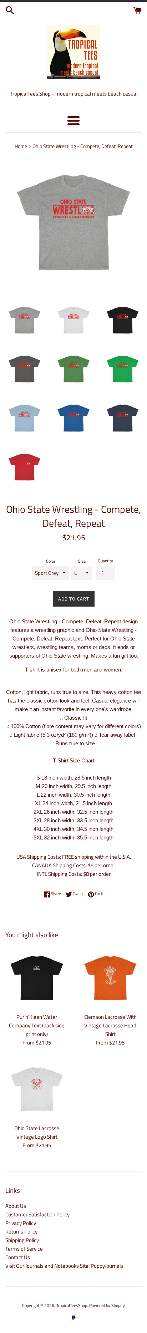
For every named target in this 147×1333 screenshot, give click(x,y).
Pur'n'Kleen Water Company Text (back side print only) (37, 1025)
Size (82, 561)
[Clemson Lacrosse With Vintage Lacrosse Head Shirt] (110, 977)
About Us (15, 1206)
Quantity (105, 560)
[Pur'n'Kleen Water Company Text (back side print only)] (36, 977)
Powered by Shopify (107, 1305)
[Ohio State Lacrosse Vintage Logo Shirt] (36, 1089)
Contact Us (17, 1257)
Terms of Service (24, 1249)
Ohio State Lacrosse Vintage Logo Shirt (36, 1132)
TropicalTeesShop (71, 1305)
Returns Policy (21, 1231)
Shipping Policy (22, 1240)
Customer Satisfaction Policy (37, 1214)
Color (50, 561)
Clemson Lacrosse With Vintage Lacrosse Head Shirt (110, 1025)
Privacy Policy (20, 1223)
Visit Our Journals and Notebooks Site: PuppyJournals (64, 1266)
